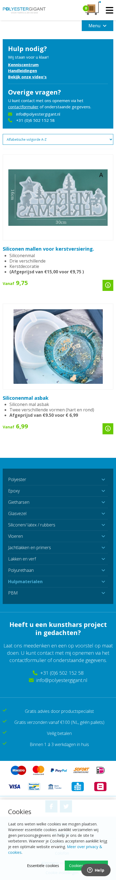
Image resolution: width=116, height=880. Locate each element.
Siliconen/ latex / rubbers (31, 525)
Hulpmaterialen (25, 582)
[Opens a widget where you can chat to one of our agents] (96, 870)
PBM (13, 593)
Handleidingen (22, 70)
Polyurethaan (21, 570)
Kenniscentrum (23, 64)
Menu (94, 26)
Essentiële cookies (43, 865)
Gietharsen (18, 502)
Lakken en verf (22, 559)
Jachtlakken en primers (29, 547)
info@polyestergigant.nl (38, 114)
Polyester (17, 479)
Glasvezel (17, 513)
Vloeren (15, 536)
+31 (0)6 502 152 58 (35, 120)
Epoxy (14, 491)
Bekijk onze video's (27, 76)
